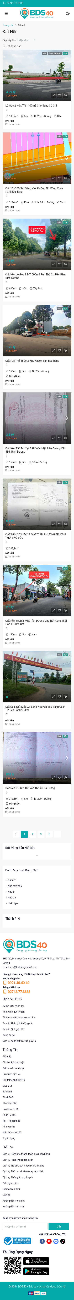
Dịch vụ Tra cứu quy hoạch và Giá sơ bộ (23, 1165)
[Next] (49, 834)
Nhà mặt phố (15, 886)
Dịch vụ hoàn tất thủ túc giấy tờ (19, 1041)
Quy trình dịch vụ (11, 1074)
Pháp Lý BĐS (9, 1115)
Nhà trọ (12, 897)
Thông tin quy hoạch (14, 1011)
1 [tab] (38, 857)
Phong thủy (9, 1126)
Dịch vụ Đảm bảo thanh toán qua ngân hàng (26, 1154)
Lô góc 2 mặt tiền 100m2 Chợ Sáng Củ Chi (31, 105)
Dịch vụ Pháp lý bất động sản (18, 1159)
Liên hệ (6, 1194)
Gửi (59, 1226)
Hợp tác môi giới (11, 1189)
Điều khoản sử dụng (13, 1068)
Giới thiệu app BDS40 (14, 1080)
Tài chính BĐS (10, 1103)
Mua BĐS (8, 1085)
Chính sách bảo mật (13, 1062)
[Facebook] (42, 1241)
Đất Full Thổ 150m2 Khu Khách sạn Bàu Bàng (32, 360)
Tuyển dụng (9, 1138)
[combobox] (27, 40)
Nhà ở (11, 891)
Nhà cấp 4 (13, 903)
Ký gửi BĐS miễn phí (13, 1005)
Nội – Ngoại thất (11, 1120)
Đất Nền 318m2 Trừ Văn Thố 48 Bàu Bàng (30, 788)
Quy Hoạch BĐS (11, 1109)
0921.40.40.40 (18, 983)
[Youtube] (49, 1241)
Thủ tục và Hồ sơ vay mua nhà (19, 1017)
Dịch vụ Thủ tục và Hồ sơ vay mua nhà (23, 1171)
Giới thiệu (7, 1056)
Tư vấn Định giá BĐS (13, 1029)
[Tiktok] (62, 1241)
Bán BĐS (7, 1091)
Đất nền (12, 880)
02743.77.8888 (19, 992)
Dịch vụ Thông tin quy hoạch (18, 1177)
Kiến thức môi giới (12, 1132)
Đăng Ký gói (9, 1035)
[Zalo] (55, 1241)
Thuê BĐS (8, 1097)
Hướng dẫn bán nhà (13, 1206)
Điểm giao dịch (10, 1183)
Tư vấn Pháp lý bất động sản (18, 1023)
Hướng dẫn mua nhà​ (14, 1200)
